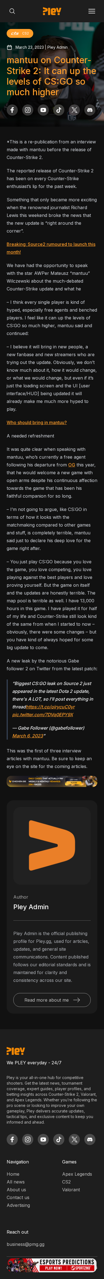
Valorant (71, 1189)
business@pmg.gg (25, 1244)
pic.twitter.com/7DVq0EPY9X (42, 714)
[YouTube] (43, 110)
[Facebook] (12, 110)
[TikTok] (58, 110)
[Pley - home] (52, 11)
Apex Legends (77, 1174)
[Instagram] (27, 110)
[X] (74, 110)
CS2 (66, 1182)
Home (13, 1174)
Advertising (18, 1205)
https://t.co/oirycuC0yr (50, 707)
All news (16, 1182)
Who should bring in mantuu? (37, 422)
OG (71, 465)
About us (16, 1189)
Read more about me (46, 1000)
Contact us (18, 1197)
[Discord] (89, 110)
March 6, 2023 (27, 735)
